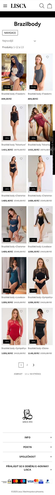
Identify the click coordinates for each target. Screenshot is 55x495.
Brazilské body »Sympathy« (40, 297)
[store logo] (18, 5)
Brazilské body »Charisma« (14, 195)
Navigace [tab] (10, 32)
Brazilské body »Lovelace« (40, 246)
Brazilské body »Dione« (38, 348)
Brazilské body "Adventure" (14, 144)
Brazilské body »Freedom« (13, 94)
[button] (21, 57)
